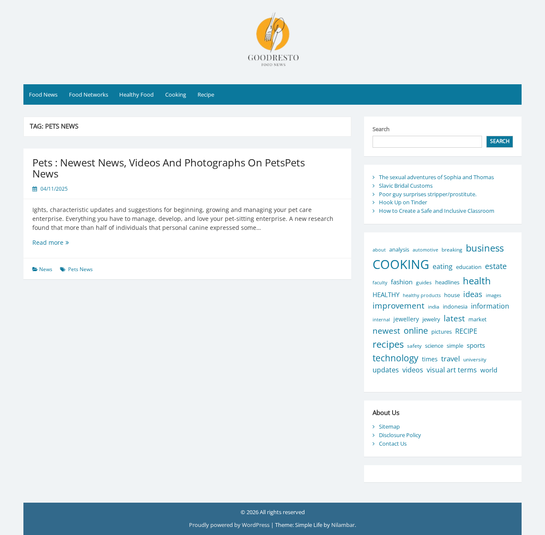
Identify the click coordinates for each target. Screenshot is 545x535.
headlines (447, 282)
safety (414, 345)
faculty (380, 282)
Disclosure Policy (400, 435)
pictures (441, 331)
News (45, 269)
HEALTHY (386, 294)
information (490, 306)
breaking (452, 249)
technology (396, 358)
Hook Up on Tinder (403, 202)
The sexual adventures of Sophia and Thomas (436, 177)
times (430, 359)
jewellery (406, 319)
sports (476, 345)
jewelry (431, 319)
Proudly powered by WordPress (230, 525)
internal (381, 320)
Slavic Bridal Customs (406, 185)
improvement (399, 305)
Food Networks (88, 94)
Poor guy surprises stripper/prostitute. (427, 194)
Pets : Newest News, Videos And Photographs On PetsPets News (168, 167)
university (474, 359)
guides (424, 282)
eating (443, 266)
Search (381, 129)
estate (496, 265)
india (433, 306)
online (416, 330)
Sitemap (389, 426)
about (379, 249)
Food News (43, 94)
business (485, 248)
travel (450, 358)
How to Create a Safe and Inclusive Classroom (436, 211)
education (469, 267)
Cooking (175, 94)
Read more (65, 242)
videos (412, 370)
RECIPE (466, 331)
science (434, 345)
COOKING (401, 264)
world (488, 370)
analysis (399, 249)
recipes (388, 344)
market (477, 319)
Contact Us (393, 443)
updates (386, 370)
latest (454, 318)
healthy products (422, 295)
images (493, 295)
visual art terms (452, 370)
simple (455, 345)
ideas (472, 294)
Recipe (206, 94)
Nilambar (343, 525)
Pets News (80, 269)
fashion (402, 282)
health (477, 281)
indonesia (455, 306)
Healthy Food (136, 94)
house (452, 295)
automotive (425, 249)
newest (386, 330)
